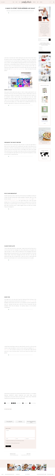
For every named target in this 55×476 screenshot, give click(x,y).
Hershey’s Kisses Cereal (26, 198)
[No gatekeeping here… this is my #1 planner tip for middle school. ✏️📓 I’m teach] (39, 467)
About (3, 474)
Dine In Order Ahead (9, 421)
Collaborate (18, 474)
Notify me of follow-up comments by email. (15, 440)
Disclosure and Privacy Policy (9, 474)
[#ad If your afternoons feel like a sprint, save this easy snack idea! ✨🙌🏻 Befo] (25, 467)
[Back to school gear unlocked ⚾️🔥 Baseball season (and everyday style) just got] (18, 467)
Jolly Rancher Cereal (16, 198)
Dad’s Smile (20, 421)
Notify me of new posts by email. (13, 443)
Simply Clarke (26, 2)
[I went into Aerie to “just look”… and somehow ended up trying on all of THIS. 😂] (3, 467)
